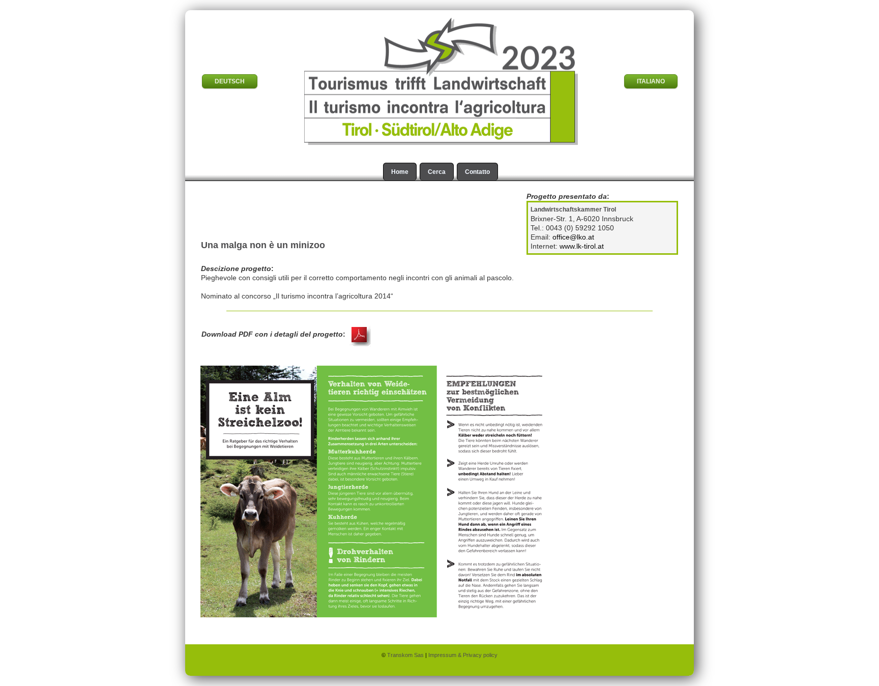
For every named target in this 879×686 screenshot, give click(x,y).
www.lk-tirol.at (582, 246)
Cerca (437, 171)
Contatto (477, 171)
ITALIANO (651, 81)
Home (399, 171)
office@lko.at (573, 237)
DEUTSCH (230, 81)
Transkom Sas (406, 655)
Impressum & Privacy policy (462, 655)
